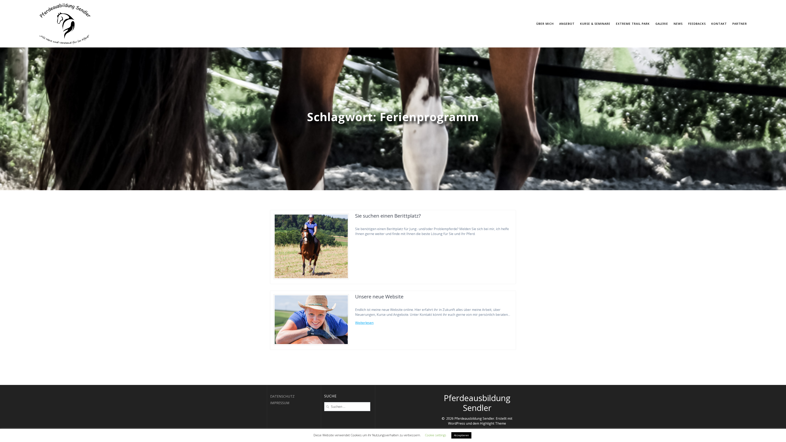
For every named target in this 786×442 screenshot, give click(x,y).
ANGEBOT (567, 24)
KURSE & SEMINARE (595, 24)
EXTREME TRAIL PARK (633, 24)
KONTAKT (719, 24)
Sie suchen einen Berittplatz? (388, 215)
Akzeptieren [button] (461, 435)
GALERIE (661, 24)
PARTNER (739, 24)
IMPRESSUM (279, 403)
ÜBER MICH (545, 24)
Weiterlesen (364, 323)
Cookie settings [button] (435, 435)
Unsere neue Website (379, 296)
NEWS (678, 24)
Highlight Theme (493, 423)
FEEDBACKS (697, 24)
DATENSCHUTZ (282, 396)
